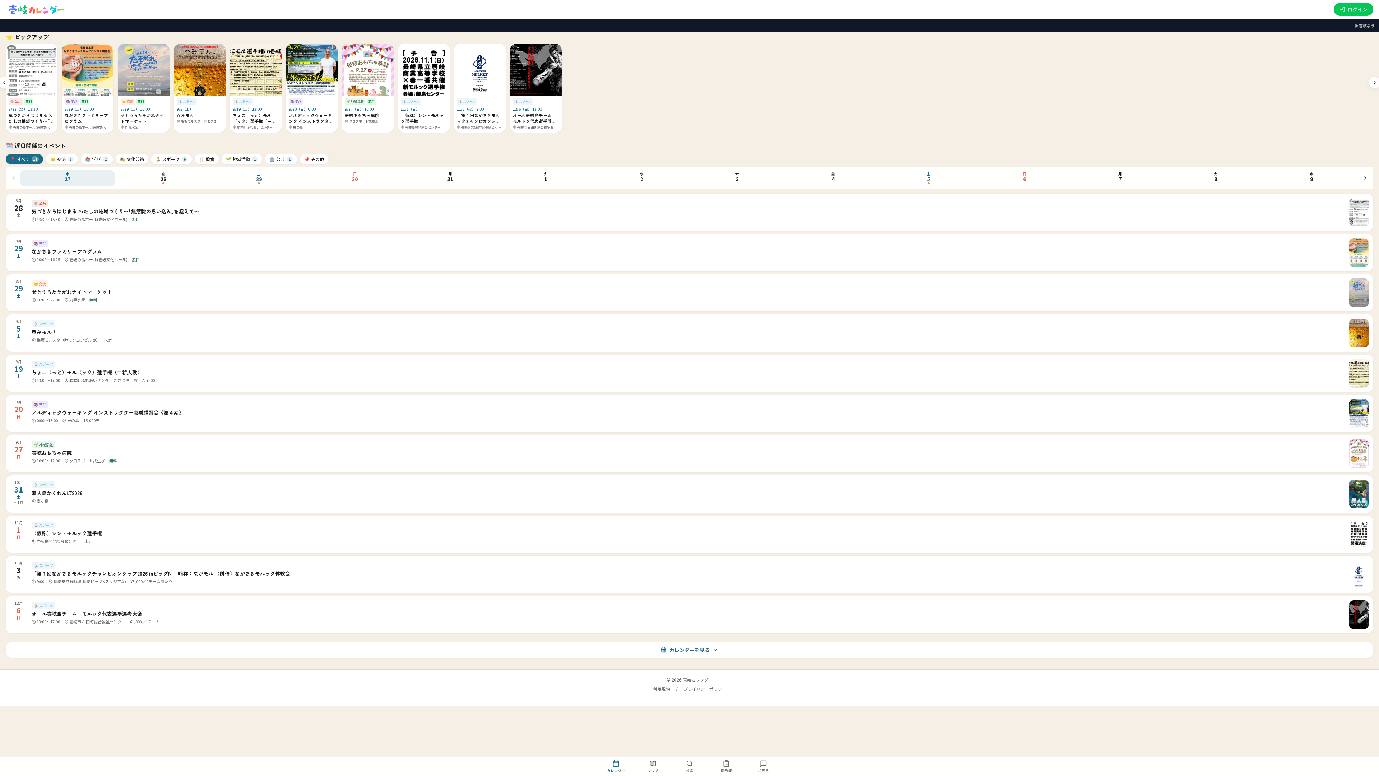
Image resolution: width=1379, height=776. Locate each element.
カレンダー (616, 770)
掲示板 (726, 770)
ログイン (1357, 9)
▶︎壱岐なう (1365, 25)
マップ (652, 770)
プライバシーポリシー (704, 689)
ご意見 (763, 770)
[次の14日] (1365, 178)
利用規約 (661, 689)
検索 (689, 770)
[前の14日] (14, 178)
